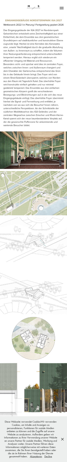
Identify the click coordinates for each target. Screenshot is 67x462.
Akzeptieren (36, 456)
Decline (48, 456)
